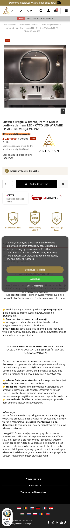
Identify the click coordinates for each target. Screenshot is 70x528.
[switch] (7, 523)
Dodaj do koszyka (38, 184)
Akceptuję (35, 279)
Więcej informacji (35, 286)
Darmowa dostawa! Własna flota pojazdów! (33, 2)
